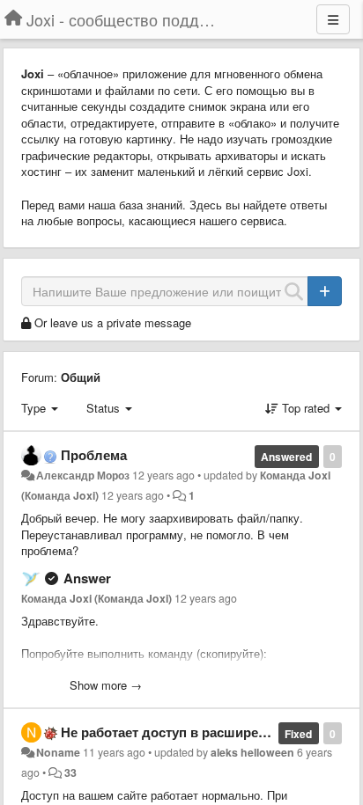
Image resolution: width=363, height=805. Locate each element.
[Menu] (333, 19)
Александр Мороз (83, 475)
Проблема (94, 455)
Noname (58, 752)
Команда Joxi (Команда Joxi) (96, 598)
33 (70, 772)
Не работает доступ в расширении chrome (196, 732)
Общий (80, 377)
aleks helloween (252, 752)
